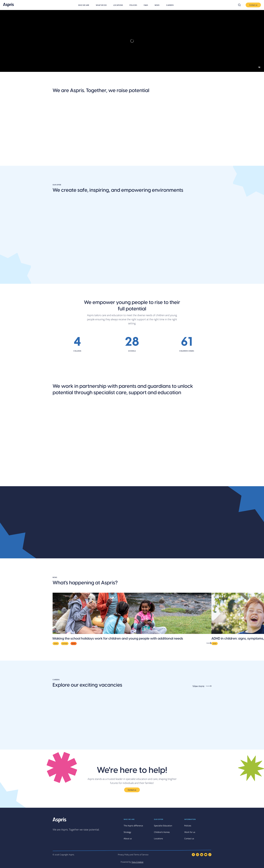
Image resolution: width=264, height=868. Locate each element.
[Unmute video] (259, 67)
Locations (118, 5)
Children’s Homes (162, 831)
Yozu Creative (137, 861)
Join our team (103, 154)
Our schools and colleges (72, 479)
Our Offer (158, 819)
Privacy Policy (124, 854)
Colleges (112, 276)
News (157, 5)
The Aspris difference (141, 156)
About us (59, 154)
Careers (170, 5)
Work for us (189, 831)
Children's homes (173, 276)
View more (198, 686)
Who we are (83, 5)
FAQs (146, 5)
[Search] (240, 5)
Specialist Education (163, 825)
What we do (101, 5)
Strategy (127, 831)
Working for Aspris (174, 479)
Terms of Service (141, 854)
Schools (58, 276)
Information (190, 819)
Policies (133, 5)
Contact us (253, 5)
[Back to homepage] (8, 5)
